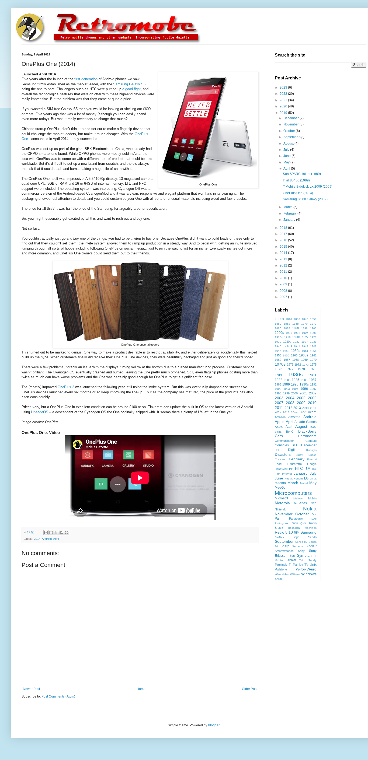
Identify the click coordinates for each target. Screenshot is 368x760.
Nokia (310, 509)
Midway (298, 498)
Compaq (311, 440)
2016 (284, 240)
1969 (304, 359)
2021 (284, 100)
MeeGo (280, 487)
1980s (295, 374)
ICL (314, 468)
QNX (303, 523)
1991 (313, 384)
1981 (312, 375)
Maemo (280, 483)
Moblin (312, 498)
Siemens (297, 546)
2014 (37, 538)
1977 (290, 369)
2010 (284, 278)
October (289, 131)
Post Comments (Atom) (58, 696)
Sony (301, 550)
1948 (278, 350)
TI (290, 564)
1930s (287, 341)
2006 (312, 398)
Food (278, 463)
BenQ (290, 431)
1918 (287, 337)
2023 (284, 87)
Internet (287, 473)
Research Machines (302, 527)
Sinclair (311, 546)
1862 (287, 323)
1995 (295, 388)
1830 (297, 319)
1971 (290, 364)
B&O (313, 426)
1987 (313, 380)
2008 (284, 291)
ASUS (279, 426)
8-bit (303, 412)
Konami (298, 478)
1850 (313, 319)
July (286, 150)
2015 (284, 246)
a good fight (131, 89)
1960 (294, 355)
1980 (279, 375)
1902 (297, 332)
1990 (294, 384)
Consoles (282, 445)
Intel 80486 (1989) (296, 180)
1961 (313, 355)
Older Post (249, 689)
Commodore (307, 436)
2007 (284, 297)
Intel (277, 473)
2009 (284, 284)
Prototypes (281, 523)
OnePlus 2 (66, 387)
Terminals (281, 564)
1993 (286, 388)
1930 (278, 341)
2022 (284, 94)
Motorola (282, 503)
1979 (313, 369)
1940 (278, 346)
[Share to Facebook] (61, 532)
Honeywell (281, 468)
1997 (313, 388)
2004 (290, 398)
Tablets (291, 560)
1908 (313, 332)
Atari (289, 427)
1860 (278, 323)
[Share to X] (56, 532)
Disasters (283, 454)
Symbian (304, 555)
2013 (284, 259)
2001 (303, 393)
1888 (287, 328)
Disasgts (311, 450)
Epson (312, 454)
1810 (289, 319)
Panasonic (296, 518)
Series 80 (301, 541)
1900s (279, 333)
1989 (286, 384)
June (287, 156)
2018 (284, 228)
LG (306, 478)
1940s (287, 346)
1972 (297, 364)
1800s (279, 319)
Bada (278, 431)
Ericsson (280, 459)
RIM (296, 532)
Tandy (312, 560)
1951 (305, 350)
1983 (287, 379)
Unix (313, 564)
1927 (305, 337)
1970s (280, 364)
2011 (284, 272)
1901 (289, 332)
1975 (313, 364)
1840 (305, 319)
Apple (279, 421)
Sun (292, 555)
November (291, 124)
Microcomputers (293, 493)
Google (312, 463)
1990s (304, 384)
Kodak (288, 478)
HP (291, 468)
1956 (313, 350)
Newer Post (31, 689)
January (289, 220)
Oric (314, 514)
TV (306, 564)
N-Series (300, 503)
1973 (305, 364)
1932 (296, 341)
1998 (278, 393)
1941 (297, 346)
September (291, 137)
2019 (284, 113)
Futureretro (294, 463)
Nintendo (280, 509)
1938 (313, 341)
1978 (301, 369)
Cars (279, 436)
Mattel (304, 483)
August (288, 143)
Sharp (284, 546)
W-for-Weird (306, 569)
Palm (278, 518)
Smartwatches (284, 550)
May (286, 162)
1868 (295, 323)
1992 (278, 388)
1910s (279, 337)
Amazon (280, 417)
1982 (278, 380)
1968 (295, 359)
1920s (296, 337)
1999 (286, 393)
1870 (304, 323)
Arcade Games (305, 422)
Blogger (213, 725)
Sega (296, 537)
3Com (294, 412)
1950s (295, 351)
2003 (279, 398)
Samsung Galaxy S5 (129, 84)
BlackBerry (307, 431)
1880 (278, 328)
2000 (294, 393)
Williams (295, 574)
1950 (286, 350)
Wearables (282, 574)
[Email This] (46, 532)
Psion (294, 523)
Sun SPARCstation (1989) (302, 174)
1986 (304, 379)
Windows (309, 574)
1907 (305, 332)
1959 (286, 355)
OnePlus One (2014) (298, 193)
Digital (292, 450)
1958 (278, 355)
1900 (313, 328)
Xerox (279, 578)
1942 (305, 346)
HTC (299, 468)
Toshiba (298, 564)
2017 (284, 234)
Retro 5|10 (284, 532)
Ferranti (312, 459)
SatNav (279, 537)
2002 (313, 393)
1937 (304, 341)
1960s (303, 355)
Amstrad (294, 417)
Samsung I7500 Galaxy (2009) (305, 199)
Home (141, 689)
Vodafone (281, 569)
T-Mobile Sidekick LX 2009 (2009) (307, 186)
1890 (295, 328)
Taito (302, 560)
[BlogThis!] (51, 532)
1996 (304, 389)
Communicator (284, 440)
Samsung (308, 532)
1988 (278, 384)
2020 (284, 106)
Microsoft (281, 498)
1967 (287, 359)
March (288, 207)
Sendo (312, 537)
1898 (304, 328)
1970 (313, 359)
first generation (86, 79)
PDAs (313, 518)
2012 (284, 265)
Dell (277, 450)
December (291, 118)
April (56, 538)
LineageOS (39, 412)
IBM (307, 469)
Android (47, 538)
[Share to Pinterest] (66, 532)
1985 (295, 380)
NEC (314, 503)
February (290, 213)
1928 (313, 337)
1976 (278, 369)
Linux (313, 478)
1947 (313, 346)
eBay (299, 454)
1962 (278, 359)
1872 (313, 323)
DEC (294, 445)
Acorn (312, 412)
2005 (301, 398)
